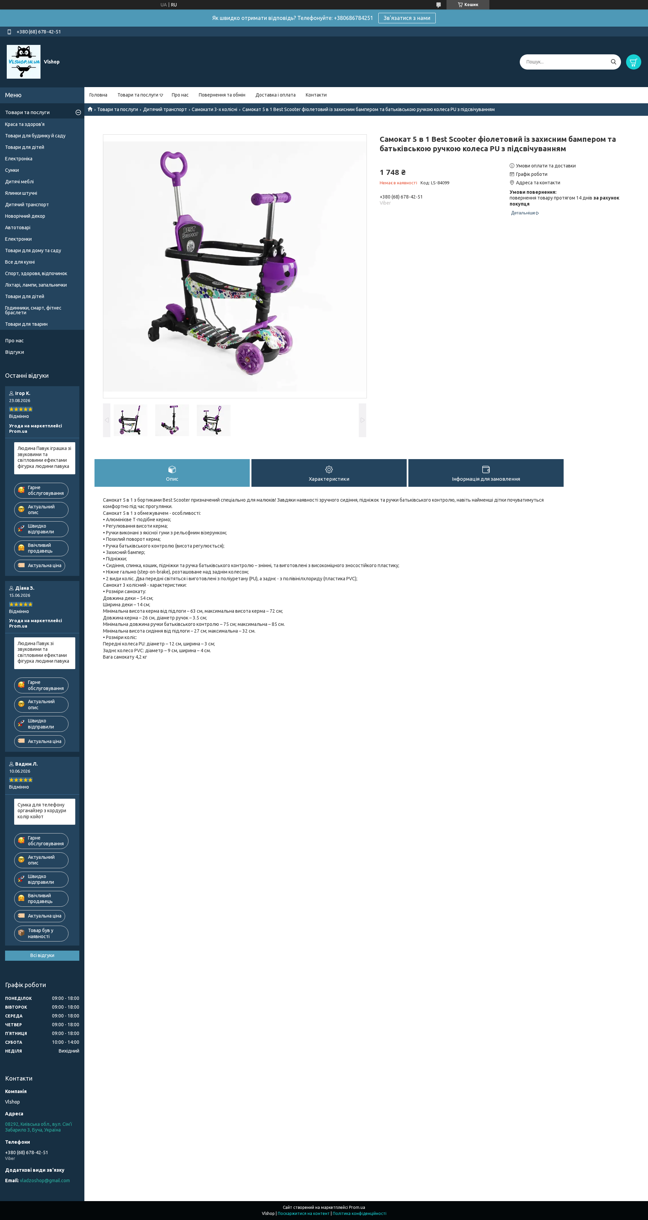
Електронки (18, 239)
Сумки (12, 170)
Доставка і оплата (275, 95)
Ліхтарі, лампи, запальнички (36, 285)
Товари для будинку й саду (35, 135)
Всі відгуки (42, 955)
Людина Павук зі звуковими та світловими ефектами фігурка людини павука (43, 652)
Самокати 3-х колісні (214, 109)
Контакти (316, 95)
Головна (98, 95)
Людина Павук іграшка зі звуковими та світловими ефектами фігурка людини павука (44, 457)
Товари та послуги (137, 95)
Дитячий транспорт (165, 109)
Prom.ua (357, 1207)
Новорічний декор (25, 216)
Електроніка (18, 158)
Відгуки (14, 352)
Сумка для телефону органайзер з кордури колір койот (42, 810)
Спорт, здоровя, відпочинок (36, 273)
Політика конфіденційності (359, 1213)
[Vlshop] (23, 61)
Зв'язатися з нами (407, 18)
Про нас (180, 95)
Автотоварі (17, 227)
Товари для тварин (26, 324)
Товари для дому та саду (33, 250)
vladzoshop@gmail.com (45, 1180)
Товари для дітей (24, 147)
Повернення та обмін (222, 95)
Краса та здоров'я (25, 124)
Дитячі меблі (19, 181)
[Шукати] (613, 62)
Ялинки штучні (21, 193)
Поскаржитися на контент (304, 1213)
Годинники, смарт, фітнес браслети (33, 310)
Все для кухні (20, 262)
